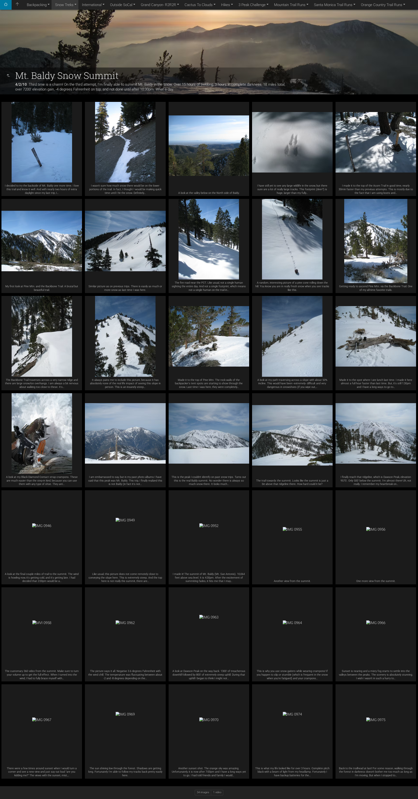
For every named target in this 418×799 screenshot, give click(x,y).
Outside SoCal (121, 5)
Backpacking (37, 5)
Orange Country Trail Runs (381, 5)
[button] (9, 789)
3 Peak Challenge (252, 5)
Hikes (225, 5)
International (92, 5)
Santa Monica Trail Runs (333, 5)
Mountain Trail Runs (290, 5)
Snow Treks (64, 5)
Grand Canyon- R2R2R (158, 5)
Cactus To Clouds (199, 5)
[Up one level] (8, 75)
